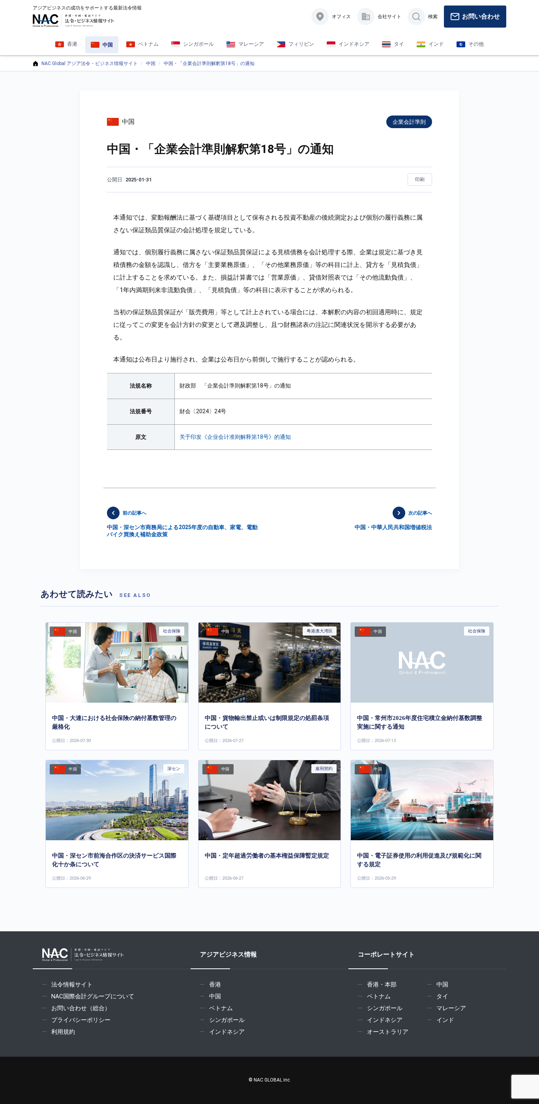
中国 (150, 63)
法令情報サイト (72, 984)
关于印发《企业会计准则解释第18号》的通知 (235, 437)
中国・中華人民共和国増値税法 (393, 520)
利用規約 (63, 1031)
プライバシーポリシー (80, 1020)
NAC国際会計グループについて (92, 996)
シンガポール (227, 1020)
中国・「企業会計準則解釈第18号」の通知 (209, 63)
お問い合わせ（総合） (80, 1008)
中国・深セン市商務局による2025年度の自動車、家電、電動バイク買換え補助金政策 (182, 523)
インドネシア (227, 1031)
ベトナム (221, 1008)
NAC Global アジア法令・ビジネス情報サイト (89, 63)
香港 (215, 984)
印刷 (420, 179)
